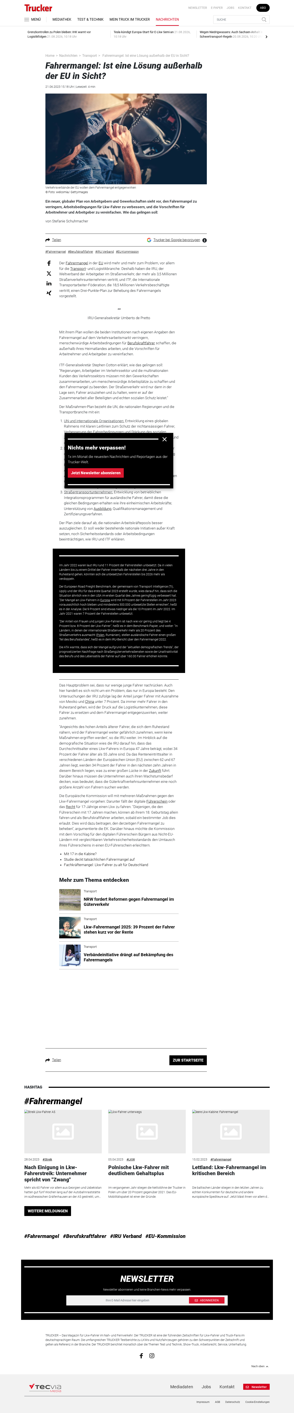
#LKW (131, 1159)
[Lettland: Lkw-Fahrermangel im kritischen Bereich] (231, 1131)
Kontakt (244, 7)
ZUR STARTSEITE (188, 1060)
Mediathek (62, 19)
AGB (217, 1402)
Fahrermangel (77, 263)
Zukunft (155, 770)
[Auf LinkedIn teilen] (48, 283)
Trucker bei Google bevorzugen (176, 240)
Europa (105, 600)
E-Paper (217, 7)
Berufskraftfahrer (141, 343)
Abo (263, 7)
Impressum (203, 1402)
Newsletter (197, 7)
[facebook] (141, 1355)
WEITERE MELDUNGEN (48, 1211)
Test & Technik (90, 19)
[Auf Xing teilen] (48, 292)
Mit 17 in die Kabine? (80, 854)
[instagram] (151, 1355)
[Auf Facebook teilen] (49, 263)
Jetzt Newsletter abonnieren (96, 473)
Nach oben (258, 1366)
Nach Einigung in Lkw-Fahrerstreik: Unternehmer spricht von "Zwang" (55, 1173)
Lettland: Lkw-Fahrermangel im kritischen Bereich (229, 1170)
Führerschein (156, 801)
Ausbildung (102, 508)
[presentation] (266, 36)
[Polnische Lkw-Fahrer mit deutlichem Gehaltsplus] (147, 1131)
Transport (89, 56)
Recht (70, 807)
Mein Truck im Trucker (130, 19)
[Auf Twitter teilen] (49, 273)
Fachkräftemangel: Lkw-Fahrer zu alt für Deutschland (106, 865)
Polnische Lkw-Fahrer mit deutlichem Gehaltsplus (138, 1170)
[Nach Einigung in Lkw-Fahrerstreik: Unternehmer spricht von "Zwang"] (63, 1131)
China (89, 701)
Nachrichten (167, 19)
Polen (100, 635)
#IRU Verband (126, 1236)
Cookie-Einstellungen (257, 1402)
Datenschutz (232, 1402)
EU (101, 263)
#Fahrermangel (53, 1101)
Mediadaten (181, 1386)
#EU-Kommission (165, 1236)
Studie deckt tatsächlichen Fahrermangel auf (99, 859)
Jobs (230, 7)
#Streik (47, 1159)
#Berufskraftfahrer (84, 1236)
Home (49, 56)
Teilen (56, 240)
